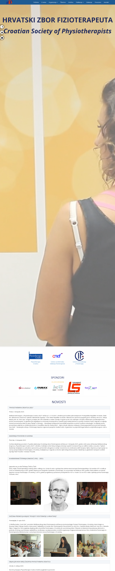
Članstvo (63, 2)
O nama (43, 2)
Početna (36, 2)
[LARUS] (57, 388)
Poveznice (98, 2)
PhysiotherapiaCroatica (35, 363)
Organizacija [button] (52, 2)
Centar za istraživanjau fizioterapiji (79, 363)
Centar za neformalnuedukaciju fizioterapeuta (57, 363)
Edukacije (89, 2)
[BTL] (90, 388)
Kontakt (106, 2)
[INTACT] (41, 388)
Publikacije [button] (79, 2)
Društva (70, 2)
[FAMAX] (24, 388)
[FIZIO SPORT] (74, 388)
